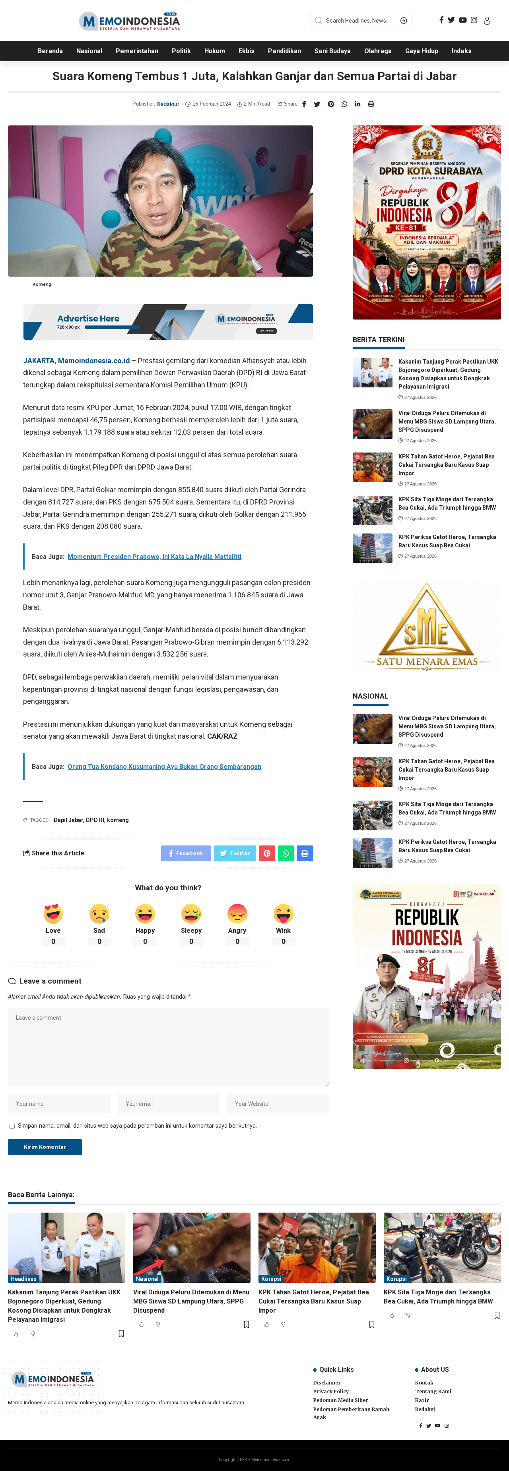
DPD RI (95, 820)
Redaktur (168, 104)
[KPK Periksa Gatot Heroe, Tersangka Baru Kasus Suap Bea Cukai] (372, 548)
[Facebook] (441, 20)
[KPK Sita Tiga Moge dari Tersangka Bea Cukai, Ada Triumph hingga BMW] (372, 511)
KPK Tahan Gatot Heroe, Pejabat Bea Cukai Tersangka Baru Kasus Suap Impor (446, 464)
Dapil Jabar (68, 820)
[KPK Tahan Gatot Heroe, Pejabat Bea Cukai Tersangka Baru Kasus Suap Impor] (372, 467)
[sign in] (487, 21)
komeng (118, 820)
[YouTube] (463, 20)
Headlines (24, 1279)
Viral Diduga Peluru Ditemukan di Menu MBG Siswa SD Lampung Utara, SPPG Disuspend (447, 421)
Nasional (147, 1279)
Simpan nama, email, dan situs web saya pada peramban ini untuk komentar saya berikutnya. (137, 1126)
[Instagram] (474, 20)
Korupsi (271, 1279)
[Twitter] (451, 20)
